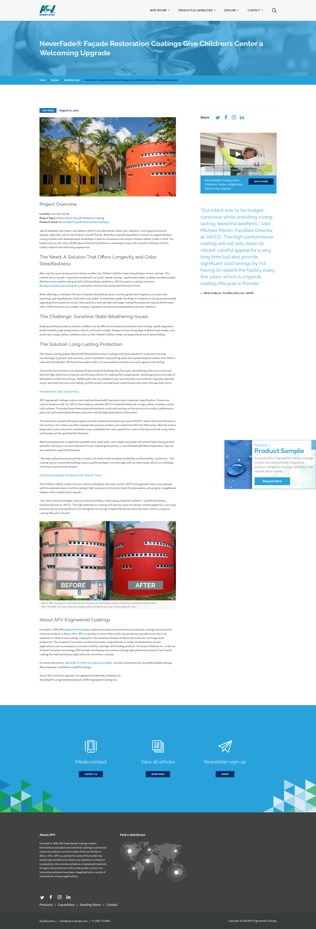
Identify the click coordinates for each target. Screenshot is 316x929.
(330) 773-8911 (79, 662)
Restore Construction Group (57, 285)
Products (46, 905)
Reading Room (72, 80)
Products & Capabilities (195, 10)
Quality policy (47, 921)
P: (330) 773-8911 (101, 921)
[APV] (48, 10)
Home (43, 80)
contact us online (101, 662)
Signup (225, 774)
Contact (254, 10)
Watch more (261, 181)
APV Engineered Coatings (74, 629)
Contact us (90, 774)
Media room (157, 774)
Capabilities (66, 905)
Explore (230, 10)
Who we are (158, 10)
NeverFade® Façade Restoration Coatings (84, 222)
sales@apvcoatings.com (73, 921)
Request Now (272, 481)
